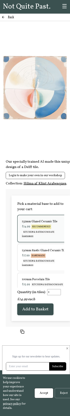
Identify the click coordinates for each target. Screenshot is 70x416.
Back (11, 17)
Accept (44, 393)
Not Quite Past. (27, 7)
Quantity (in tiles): (31, 292)
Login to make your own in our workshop (35, 175)
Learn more (27, 236)
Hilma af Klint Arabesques (45, 183)
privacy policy (12, 404)
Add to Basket (35, 309)
